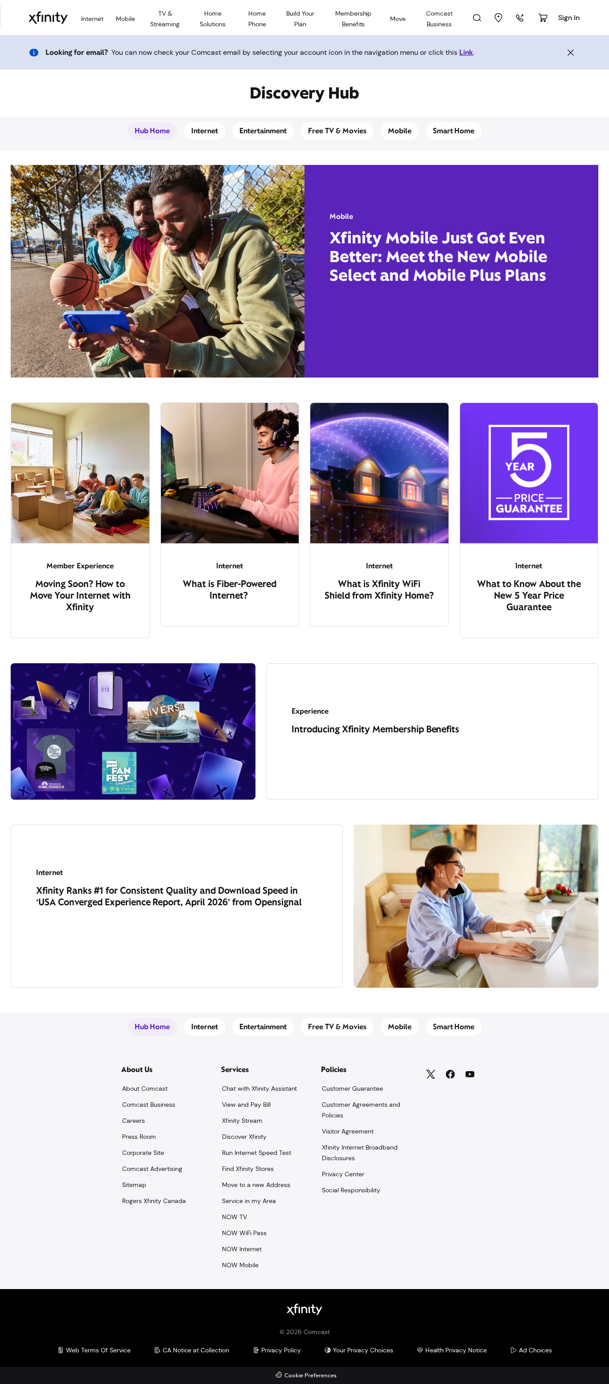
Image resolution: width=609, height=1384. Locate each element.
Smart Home (454, 131)
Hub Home (152, 131)
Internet (204, 131)
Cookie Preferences (310, 1376)
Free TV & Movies (337, 131)
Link (466, 52)
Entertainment (263, 131)
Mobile (399, 131)
